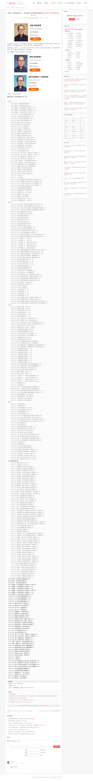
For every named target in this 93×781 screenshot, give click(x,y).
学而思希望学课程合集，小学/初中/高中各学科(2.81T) (21, 718)
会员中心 (78, 3)
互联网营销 (74, 135)
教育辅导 (69, 65)
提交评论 (56, 746)
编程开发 (39, 3)
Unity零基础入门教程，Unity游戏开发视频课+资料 (49, 710)
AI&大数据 (70, 35)
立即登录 (72, 19)
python (73, 118)
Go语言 (81, 135)
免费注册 (78, 19)
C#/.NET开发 (70, 38)
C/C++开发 (78, 38)
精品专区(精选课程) (79, 29)
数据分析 (69, 55)
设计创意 (69, 52)
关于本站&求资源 (69, 3)
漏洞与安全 (70, 46)
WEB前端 (66, 120)
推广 (65, 133)
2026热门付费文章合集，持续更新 (18, 729)
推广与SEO (78, 52)
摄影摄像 (78, 67)
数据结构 (81, 131)
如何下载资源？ (12, 693)
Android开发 (78, 35)
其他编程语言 (79, 46)
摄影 (80, 122)
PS (64, 129)
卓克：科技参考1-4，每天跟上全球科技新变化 (40, 705)
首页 (34, 3)
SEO (80, 133)
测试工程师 (78, 42)
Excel (65, 124)
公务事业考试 (79, 65)
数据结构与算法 (79, 44)
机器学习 (81, 129)
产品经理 (78, 57)
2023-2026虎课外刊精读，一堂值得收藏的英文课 (24, 727)
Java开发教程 (70, 33)
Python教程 (78, 33)
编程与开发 (67, 31)
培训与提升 (18, 7)
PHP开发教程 (70, 40)
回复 (22, 763)
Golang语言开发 (79, 40)
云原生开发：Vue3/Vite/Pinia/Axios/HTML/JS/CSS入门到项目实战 (19, 711)
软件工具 (60, 3)
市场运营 (69, 57)
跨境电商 (73, 129)
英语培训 (69, 62)
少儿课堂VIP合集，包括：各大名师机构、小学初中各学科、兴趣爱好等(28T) (26, 725)
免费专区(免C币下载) (69, 29)
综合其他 (78, 69)
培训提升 (53, 3)
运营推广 (46, 3)
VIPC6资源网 (10, 3)
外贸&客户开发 (71, 54)
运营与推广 (67, 50)
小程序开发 (70, 42)
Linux (73, 133)
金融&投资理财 (79, 63)
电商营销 (78, 54)
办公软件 (78, 62)
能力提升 (22, 7)
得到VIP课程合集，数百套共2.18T (17, 720)
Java (65, 118)
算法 (80, 120)
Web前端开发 (79, 36)
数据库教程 (70, 44)
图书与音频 (70, 69)
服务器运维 (70, 47)
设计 (73, 122)
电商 (65, 135)
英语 (80, 118)
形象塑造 (69, 67)
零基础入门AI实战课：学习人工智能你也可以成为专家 (21, 733)
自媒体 (77, 55)
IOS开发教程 (70, 36)
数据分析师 (74, 131)
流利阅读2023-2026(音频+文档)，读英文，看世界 (21, 731)
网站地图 (60, 777)
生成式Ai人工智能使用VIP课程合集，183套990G (20, 723)
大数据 (65, 122)
